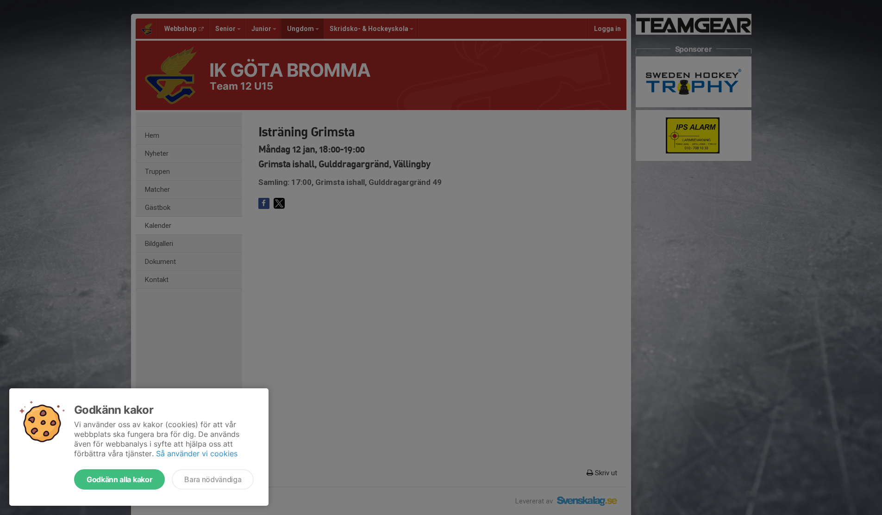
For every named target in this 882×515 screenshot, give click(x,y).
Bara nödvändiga (212, 479)
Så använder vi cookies (197, 453)
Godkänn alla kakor (119, 479)
